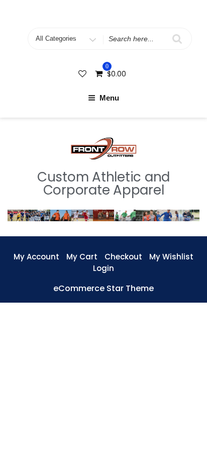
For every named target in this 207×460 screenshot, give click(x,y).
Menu (109, 98)
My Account (36, 256)
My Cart (81, 256)
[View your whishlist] (83, 73)
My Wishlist (171, 256)
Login (103, 268)
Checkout (123, 256)
